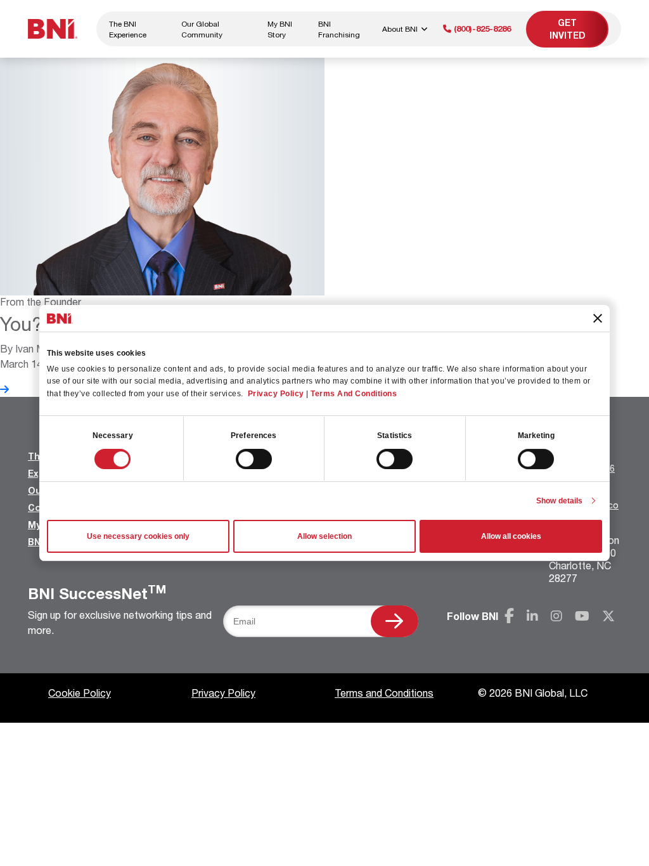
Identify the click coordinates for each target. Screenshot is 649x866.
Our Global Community (201, 29)
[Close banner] (597, 318)
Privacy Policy (276, 393)
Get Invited (567, 29)
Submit (394, 621)
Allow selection (324, 536)
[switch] (254, 459)
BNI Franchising (339, 29)
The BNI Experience (127, 29)
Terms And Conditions (354, 393)
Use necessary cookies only (138, 536)
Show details (559, 500)
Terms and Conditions (384, 693)
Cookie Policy (79, 693)
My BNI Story (279, 29)
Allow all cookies (511, 536)
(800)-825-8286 (481, 28)
